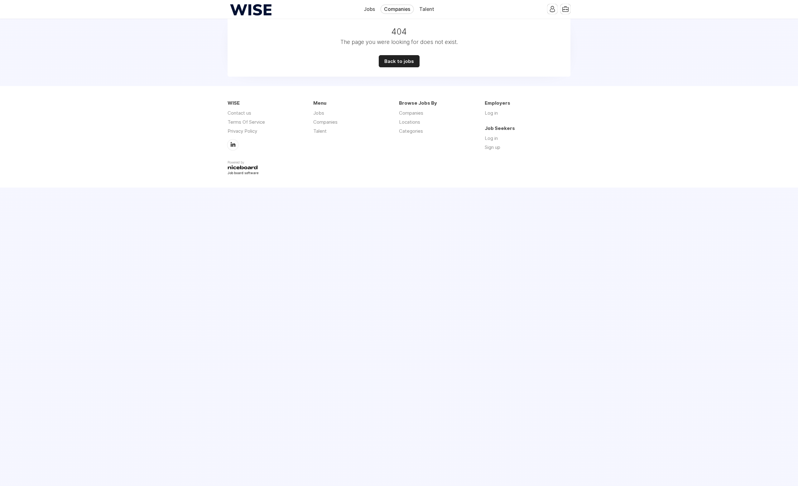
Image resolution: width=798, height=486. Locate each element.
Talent (426, 9)
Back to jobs (399, 61)
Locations (409, 122)
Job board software (243, 173)
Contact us (239, 113)
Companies (397, 9)
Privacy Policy (242, 131)
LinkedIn (233, 145)
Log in (491, 113)
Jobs (369, 9)
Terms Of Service (246, 122)
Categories (411, 131)
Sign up (492, 147)
